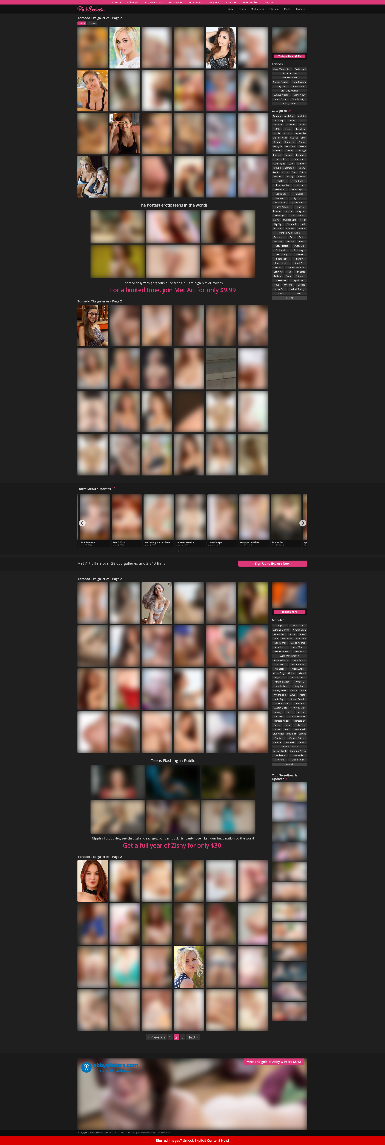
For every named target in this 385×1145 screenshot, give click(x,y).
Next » (192, 1037)
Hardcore (280, 198)
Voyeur (281, 293)
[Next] (302, 523)
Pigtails (290, 241)
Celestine (279, 759)
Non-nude (292, 224)
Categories (274, 9)
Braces (302, 146)
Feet (294, 172)
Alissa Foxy (278, 673)
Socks (278, 267)
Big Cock (287, 133)
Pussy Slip (299, 245)
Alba (275, 638)
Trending (241, 9)
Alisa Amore (298, 664)
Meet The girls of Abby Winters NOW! (274, 1062)
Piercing (278, 241)
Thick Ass (300, 276)
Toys (276, 284)
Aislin (292, 634)
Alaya (302, 634)
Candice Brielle (296, 738)
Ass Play (278, 124)
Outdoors (278, 228)
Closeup (277, 155)
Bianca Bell (299, 729)
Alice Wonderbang (289, 655)
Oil (303, 224)
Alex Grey (85, 64)
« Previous (156, 1037)
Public (302, 241)
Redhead (280, 250)
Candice (279, 738)
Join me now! (289, 611)
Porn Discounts (289, 77)
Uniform (288, 284)
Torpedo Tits (298, 280)
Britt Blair (291, 733)
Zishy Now (214, 2)
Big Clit (276, 133)
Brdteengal (132, 2)
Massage (279, 215)
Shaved (299, 254)
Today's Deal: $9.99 (289, 56)
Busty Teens (289, 103)
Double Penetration (284, 167)
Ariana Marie (87, 428)
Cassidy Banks (280, 751)
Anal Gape (289, 116)
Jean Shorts (298, 202)
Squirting (278, 271)
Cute (291, 163)
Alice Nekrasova (282, 651)
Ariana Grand (297, 699)
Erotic (276, 172)
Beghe (277, 725)
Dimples (301, 163)
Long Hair (301, 211)
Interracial (280, 202)
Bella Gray (300, 725)
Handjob (299, 193)
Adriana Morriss (281, 629)
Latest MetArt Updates (94, 489)
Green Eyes (298, 189)
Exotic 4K (132, 619)
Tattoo (277, 276)
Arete (302, 694)
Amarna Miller (282, 681)
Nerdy (303, 219)
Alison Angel (298, 668)
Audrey (278, 712)
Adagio (279, 625)
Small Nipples (281, 263)
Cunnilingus (279, 163)
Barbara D (299, 720)
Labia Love (116, 2)
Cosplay (289, 155)
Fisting (290, 176)
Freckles (280, 180)
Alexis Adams (215, 657)
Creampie (301, 155)
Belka (288, 725)
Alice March (298, 647)
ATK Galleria (215, 107)
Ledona (197, 193)
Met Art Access (195, 2)
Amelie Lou (281, 686)
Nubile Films (183, 150)
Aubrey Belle (280, 707)
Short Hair (281, 258)
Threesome (280, 280)
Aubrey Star (299, 707)
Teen (288, 276)
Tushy (260, 428)
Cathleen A (280, 755)
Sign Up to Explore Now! (272, 563)
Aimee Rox (279, 634)
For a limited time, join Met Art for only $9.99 (173, 290)
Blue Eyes (290, 146)
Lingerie (289, 211)
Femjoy (181, 195)
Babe (302, 124)
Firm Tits (278, 176)
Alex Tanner (280, 642)
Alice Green (280, 647)
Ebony (302, 167)
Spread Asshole (296, 267)
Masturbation (297, 215)
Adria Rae (298, 625)
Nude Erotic (280, 99)
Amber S (300, 681)
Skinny (299, 258)
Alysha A (279, 677)
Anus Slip (279, 120)
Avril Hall (278, 716)
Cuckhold (280, 159)
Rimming (298, 250)
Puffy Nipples (281, 245)
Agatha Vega (299, 629)
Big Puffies (231, 2)
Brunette (277, 150)
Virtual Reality (298, 289)
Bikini (303, 137)
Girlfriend (280, 189)
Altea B (302, 673)
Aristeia (300, 703)
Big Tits (294, 137)
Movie (276, 219)
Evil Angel (262, 748)
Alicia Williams (281, 660)
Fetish (303, 172)
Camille (302, 733)
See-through (282, 254)
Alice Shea (300, 651)
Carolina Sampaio (290, 746)
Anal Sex (301, 116)
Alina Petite (299, 660)
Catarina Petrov (298, 751)
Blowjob (277, 146)
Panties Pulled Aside (289, 232)
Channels (300, 9)
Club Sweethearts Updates (285, 777)
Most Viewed (257, 9)
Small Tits (299, 263)
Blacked (165, 64)
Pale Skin (290, 228)
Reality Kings (119, 705)
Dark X (164, 107)
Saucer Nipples (250, 2)
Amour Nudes (175, 2)
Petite (302, 237)
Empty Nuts (269, 2)
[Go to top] (376, 1135)
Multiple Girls (289, 219)
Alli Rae (291, 673)
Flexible (301, 176)
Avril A (301, 712)
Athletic (291, 124)
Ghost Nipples (282, 185)
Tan (289, 271)
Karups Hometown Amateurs (120, 982)
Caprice (277, 742)
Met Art (131, 107)
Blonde (302, 142)
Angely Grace (280, 690)
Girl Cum (300, 185)
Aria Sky (279, 699)
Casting (289, 150)
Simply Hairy (298, 99)
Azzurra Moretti (297, 716)
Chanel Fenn (297, 759)
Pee (292, 237)
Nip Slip (278, 224)
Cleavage (301, 150)
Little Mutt (86, 1029)
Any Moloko (280, 694)
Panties (302, 228)
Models (288, 9)
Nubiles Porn (183, 662)
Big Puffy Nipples (289, 90)
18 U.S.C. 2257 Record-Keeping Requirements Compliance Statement (139, 1132)
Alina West (280, 664)
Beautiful (300, 129)
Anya (292, 694)
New (230, 9)
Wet (299, 293)
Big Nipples (300, 133)
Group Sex (281, 193)
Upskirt (301, 284)
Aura (290, 712)
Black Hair (289, 142)
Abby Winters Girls (153, 2)
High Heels (298, 198)
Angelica (299, 686)
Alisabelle (280, 668)
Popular (92, 23)
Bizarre (277, 142)
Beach (288, 129)
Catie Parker (182, 940)
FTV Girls (86, 66)
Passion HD (87, 430)
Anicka (293, 690)
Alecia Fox (287, 638)
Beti (287, 729)
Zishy (130, 150)
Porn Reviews (299, 82)
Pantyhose (279, 237)
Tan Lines (300, 271)
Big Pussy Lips (280, 137)
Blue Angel (278, 733)
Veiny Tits (279, 289)
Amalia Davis (297, 677)
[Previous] (82, 523)
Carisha (302, 742)
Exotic (285, 172)
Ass (303, 120)
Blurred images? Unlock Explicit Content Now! (192, 1140)
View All (289, 298)
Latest (82, 23)
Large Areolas (282, 206)
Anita (303, 690)
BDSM (277, 129)
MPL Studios (247, 943)
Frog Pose (298, 180)
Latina (300, 206)
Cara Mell (289, 742)
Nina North (95, 64)
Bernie (277, 729)
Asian (292, 120)
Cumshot (298, 159)
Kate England (119, 61)
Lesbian (277, 211)
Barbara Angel (281, 720)
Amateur (277, 116)
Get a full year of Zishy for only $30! (173, 845)
